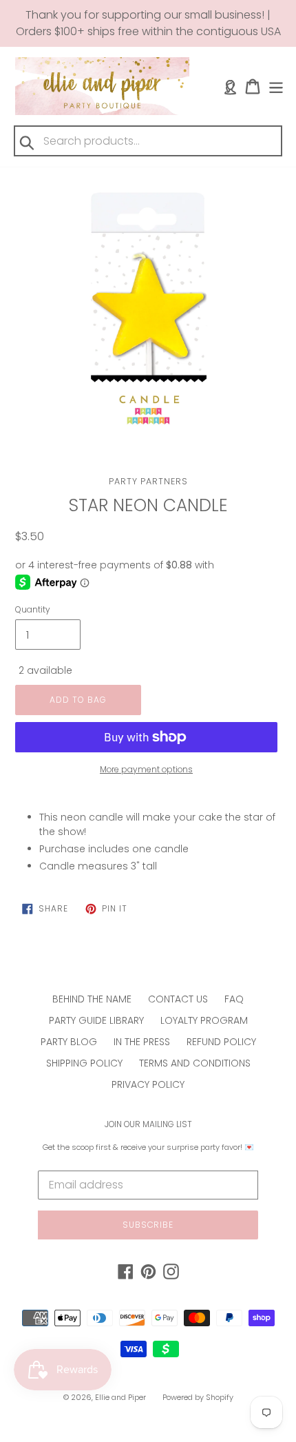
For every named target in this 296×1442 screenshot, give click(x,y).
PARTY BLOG (69, 1042)
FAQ (234, 999)
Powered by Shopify (197, 1397)
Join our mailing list (148, 1124)
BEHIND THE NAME (91, 999)
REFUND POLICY (221, 1042)
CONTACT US (178, 999)
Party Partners (148, 481)
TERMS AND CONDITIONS (195, 1063)
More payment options (146, 769)
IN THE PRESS (142, 1042)
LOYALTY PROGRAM (204, 1020)
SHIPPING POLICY (84, 1063)
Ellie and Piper (120, 1397)
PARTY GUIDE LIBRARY (96, 1020)
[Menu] (276, 86)
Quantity (32, 609)
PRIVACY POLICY (148, 1084)
